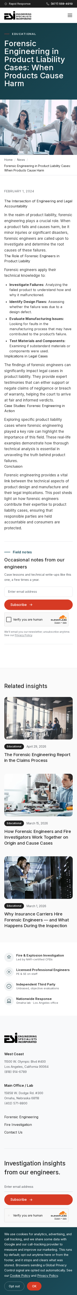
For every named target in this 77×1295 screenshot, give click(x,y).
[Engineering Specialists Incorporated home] (17, 15)
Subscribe (18, 605)
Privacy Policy (23, 635)
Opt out (14, 1286)
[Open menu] (70, 15)
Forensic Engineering (21, 1117)
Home (8, 159)
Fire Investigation (18, 1124)
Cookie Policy (20, 1276)
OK (34, 1286)
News (21, 159)
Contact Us (13, 1132)
